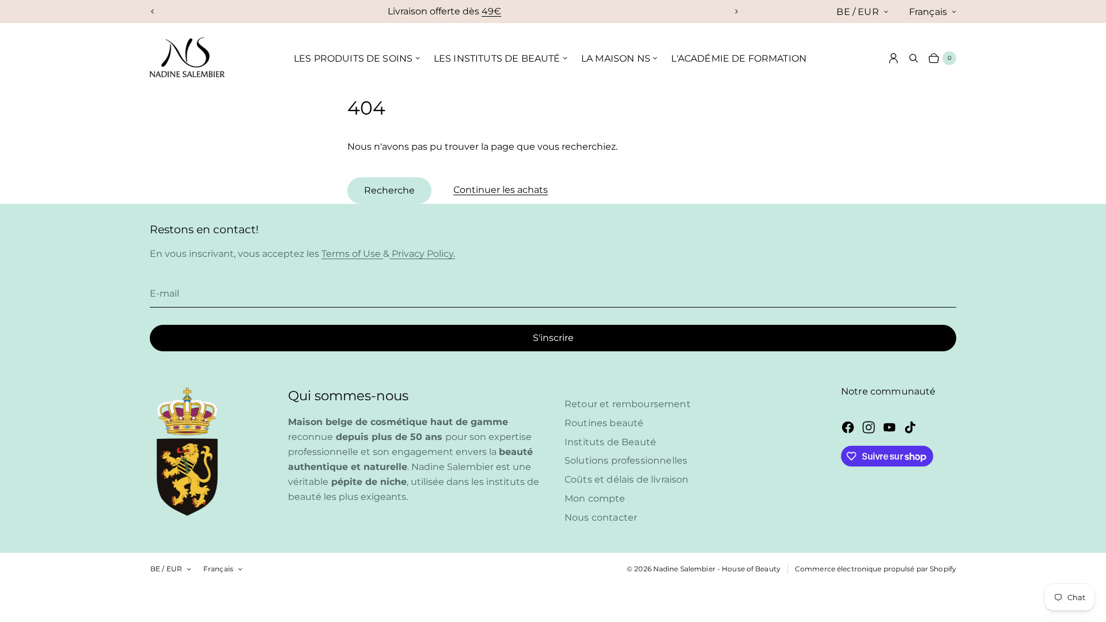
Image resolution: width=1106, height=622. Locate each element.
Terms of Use (352, 253)
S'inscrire (553, 337)
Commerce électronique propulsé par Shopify (875, 568)
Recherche (389, 190)
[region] (444, 11)
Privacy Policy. (422, 253)
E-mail (164, 293)
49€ (491, 11)
